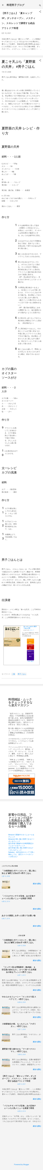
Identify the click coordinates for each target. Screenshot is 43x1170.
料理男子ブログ (16, 5)
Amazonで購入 (30, 641)
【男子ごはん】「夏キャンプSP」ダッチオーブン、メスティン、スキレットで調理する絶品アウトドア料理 (19, 1078)
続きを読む (37, 884)
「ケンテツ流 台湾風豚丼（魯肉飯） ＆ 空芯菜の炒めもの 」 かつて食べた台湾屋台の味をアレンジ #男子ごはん (19, 969)
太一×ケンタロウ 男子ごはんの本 (30, 627)
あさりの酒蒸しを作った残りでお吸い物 (18, 915)
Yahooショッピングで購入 (30, 654)
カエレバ (31, 630)
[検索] (40, 6)
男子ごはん (22, 674)
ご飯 (13, 674)
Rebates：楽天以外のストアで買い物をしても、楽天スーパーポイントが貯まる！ (21, 854)
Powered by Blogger (21, 1165)
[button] (40, 11)
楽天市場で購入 (30, 647)
